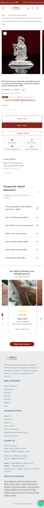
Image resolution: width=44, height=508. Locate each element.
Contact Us (8, 419)
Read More (7, 173)
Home (4, 15)
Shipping (4, 93)
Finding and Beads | (12, 489)
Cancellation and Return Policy (16, 432)
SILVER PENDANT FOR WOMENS (17, 15)
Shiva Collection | (11, 481)
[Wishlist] (32, 8)
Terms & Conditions (11, 429)
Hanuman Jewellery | (20, 487)
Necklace (7, 392)
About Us (7, 416)
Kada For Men (10, 495)
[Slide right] (27, 78)
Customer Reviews (11, 436)
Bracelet (7, 399)
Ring (5, 406)
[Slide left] (17, 78)
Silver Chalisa (15, 484)
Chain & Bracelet (10, 386)
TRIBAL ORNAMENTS (25, 504)
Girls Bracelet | (33, 487)
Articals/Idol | (25, 489)
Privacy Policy (9, 426)
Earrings (7, 396)
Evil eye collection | (19, 492)
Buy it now (22, 125)
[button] (3, 8)
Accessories (8, 389)
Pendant (7, 402)
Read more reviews (22, 344)
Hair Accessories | (25, 481)
